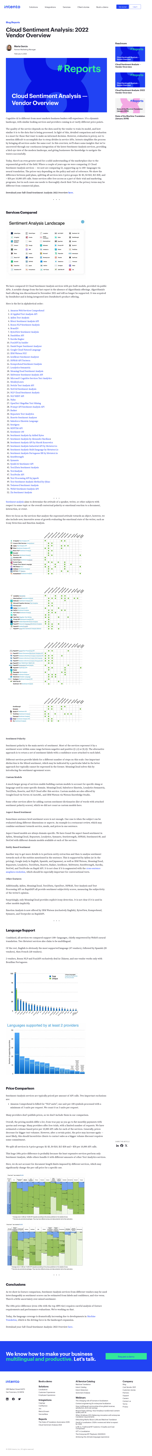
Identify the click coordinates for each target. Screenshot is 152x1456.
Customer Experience (47, 1392)
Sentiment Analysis (83, 1392)
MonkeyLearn (17, 382)
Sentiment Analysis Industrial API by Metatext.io (33, 446)
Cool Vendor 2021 (129, 1387)
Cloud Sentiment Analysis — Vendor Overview (128, 65)
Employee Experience (47, 1394)
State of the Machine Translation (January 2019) (130, 117)
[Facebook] (122, 1146)
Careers (126, 1398)
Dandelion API (17, 335)
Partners (126, 1392)
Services (66, 6)
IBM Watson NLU (18, 353)
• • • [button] (56, 1275)
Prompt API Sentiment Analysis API (27, 407)
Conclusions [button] (15, 1284)
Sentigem (14, 424)
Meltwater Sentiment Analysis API (26, 374)
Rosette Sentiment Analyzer (23, 417)
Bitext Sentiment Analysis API (24, 321)
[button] (56, 1198)
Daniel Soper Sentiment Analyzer (26, 346)
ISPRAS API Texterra (20, 360)
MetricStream (44, 1411)
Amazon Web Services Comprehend (27, 310)
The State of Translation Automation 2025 (54, 1421)
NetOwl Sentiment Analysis (23, 389)
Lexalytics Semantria (20, 367)
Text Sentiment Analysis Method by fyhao (30, 481)
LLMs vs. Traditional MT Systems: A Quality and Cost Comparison (95, 1427)
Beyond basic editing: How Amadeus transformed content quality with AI (98, 1411)
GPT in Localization (83, 1431)
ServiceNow (43, 1414)
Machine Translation (83, 1384)
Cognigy (42, 1402)
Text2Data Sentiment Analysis (24, 467)
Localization (43, 1389)
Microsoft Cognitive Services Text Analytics (31, 378)
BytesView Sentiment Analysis (24, 332)
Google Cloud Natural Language (25, 350)
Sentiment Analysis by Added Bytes (27, 435)
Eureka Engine (17, 339)
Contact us (127, 1400)
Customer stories (129, 1389)
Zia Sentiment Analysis (21, 492)
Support (126, 1395)
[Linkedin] (117, 1146)
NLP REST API (17, 396)
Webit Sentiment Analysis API (24, 489)
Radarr (13, 410)
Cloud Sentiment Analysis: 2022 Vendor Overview (130, 91)
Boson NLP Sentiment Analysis (25, 325)
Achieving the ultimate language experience (92, 1436)
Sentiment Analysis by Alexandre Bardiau (30, 439)
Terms (125, 1403)
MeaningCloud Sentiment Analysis (26, 371)
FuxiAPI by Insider (19, 342)
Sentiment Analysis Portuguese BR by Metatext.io (34, 453)
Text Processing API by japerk (24, 478)
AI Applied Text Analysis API (23, 314)
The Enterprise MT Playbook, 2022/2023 (90, 1433)
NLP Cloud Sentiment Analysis (24, 392)
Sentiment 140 (17, 432)
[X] (126, 1146)
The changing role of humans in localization (92, 1400)
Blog (8, 22)
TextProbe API (17, 474)
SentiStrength (17, 457)
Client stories (83, 6)
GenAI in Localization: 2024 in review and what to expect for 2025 (97, 1423)
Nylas (13, 399)
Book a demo (102, 6)
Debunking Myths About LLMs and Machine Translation (96, 1419)
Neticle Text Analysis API (22, 385)
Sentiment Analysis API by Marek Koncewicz (31, 442)
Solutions (33, 6)
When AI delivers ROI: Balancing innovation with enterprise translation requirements (98, 1416)
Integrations (50, 6)
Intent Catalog (81, 1387)
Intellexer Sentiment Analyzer (24, 357)
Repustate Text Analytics (22, 414)
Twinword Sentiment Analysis (24, 485)
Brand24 (14, 328)
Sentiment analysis (15, 502)
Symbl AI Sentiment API (21, 464)
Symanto (14, 460)
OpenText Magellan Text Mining (25, 403)
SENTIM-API (16, 428)
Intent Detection (82, 1389)
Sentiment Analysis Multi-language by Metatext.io (34, 449)
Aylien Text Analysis (19, 317)
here (70, 192)
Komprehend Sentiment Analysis (26, 364)
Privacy (125, 1406)
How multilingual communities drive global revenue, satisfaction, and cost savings (95, 1407)
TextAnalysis (16, 471)
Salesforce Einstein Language (24, 421)
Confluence (43, 1405)
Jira (40, 1408)
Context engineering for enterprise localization (93, 1403)
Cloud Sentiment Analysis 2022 (50, 1424)
